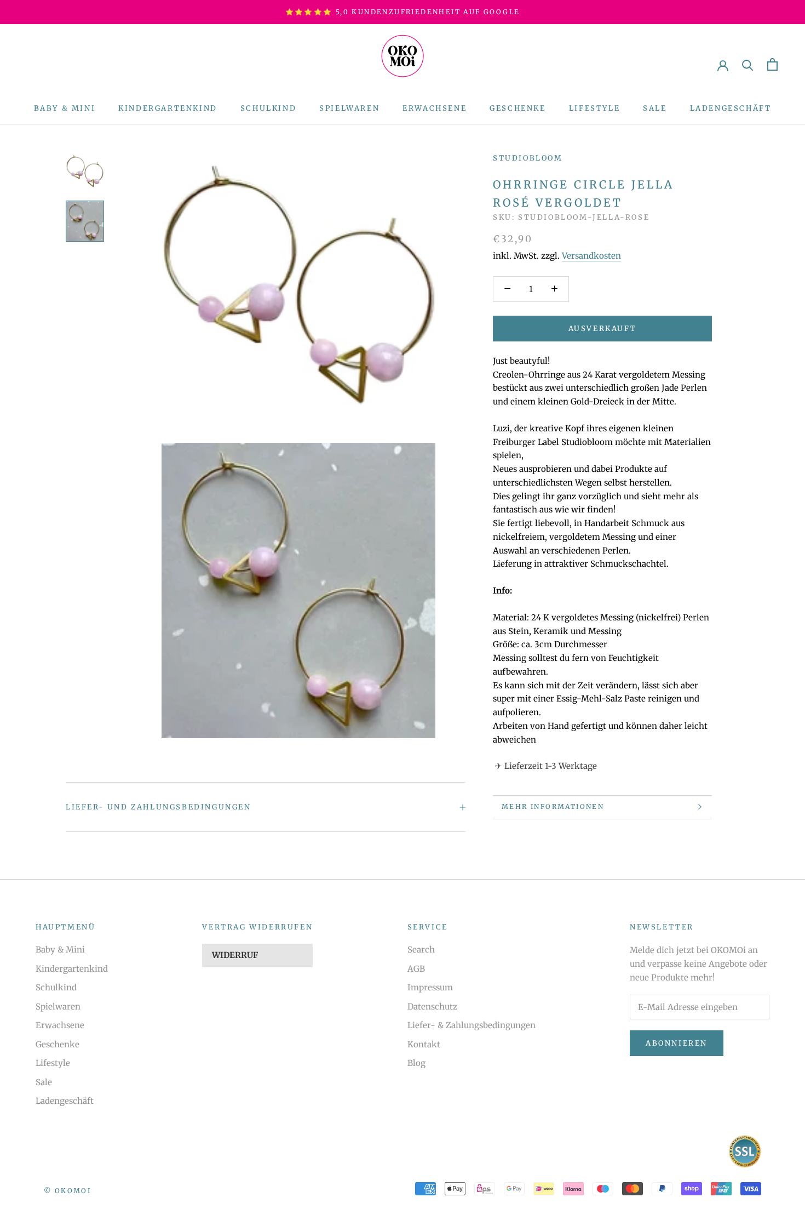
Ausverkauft (602, 328)
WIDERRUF (235, 955)
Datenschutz (432, 1006)
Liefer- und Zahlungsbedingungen (158, 807)
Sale (654, 108)
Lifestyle (594, 108)
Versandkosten (591, 255)
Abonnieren (677, 1043)
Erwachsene (435, 108)
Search (421, 949)
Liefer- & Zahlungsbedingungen (471, 1025)
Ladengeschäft (731, 108)
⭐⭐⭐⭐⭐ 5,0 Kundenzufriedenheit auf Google (402, 12)
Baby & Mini (65, 108)
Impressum (430, 987)
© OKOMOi (67, 1191)
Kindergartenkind (167, 108)
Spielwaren (349, 108)
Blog (416, 1063)
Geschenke (517, 108)
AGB (416, 968)
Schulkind (268, 108)
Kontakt (423, 1044)
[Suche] (748, 64)
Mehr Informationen (553, 806)
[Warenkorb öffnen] (772, 64)
